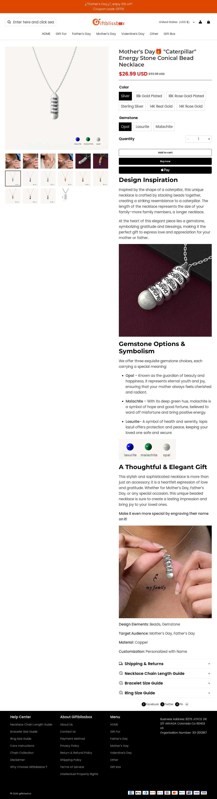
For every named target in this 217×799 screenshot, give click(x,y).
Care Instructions (22, 746)
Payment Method (72, 739)
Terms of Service (72, 767)
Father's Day (81, 34)
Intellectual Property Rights (79, 774)
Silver (125, 96)
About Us (66, 724)
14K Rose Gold (191, 106)
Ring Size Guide (20, 739)
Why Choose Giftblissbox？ (29, 767)
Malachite (164, 126)
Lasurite (142, 126)
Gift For (61, 34)
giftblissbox (25, 793)
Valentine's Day (132, 34)
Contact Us (68, 731)
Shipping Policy (70, 760)
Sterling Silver (132, 106)
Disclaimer (17, 760)
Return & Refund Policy (76, 753)
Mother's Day (106, 34)
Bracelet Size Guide (23, 731)
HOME (46, 34)
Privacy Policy (69, 746)
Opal (125, 126)
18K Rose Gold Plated (186, 96)
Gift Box (169, 34)
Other (154, 34)
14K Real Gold (161, 106)
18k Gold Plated (149, 96)
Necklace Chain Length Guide (31, 724)
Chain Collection (22, 753)
